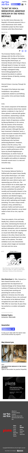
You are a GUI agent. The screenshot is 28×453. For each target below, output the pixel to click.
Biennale (12, 317)
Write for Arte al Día (17, 416)
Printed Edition (16, 412)
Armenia (4, 317)
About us (14, 411)
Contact (14, 414)
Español (24, 1)
